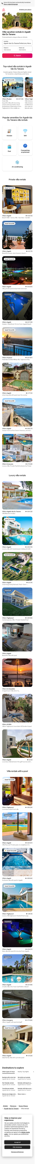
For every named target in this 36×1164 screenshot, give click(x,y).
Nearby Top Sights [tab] (23, 1071)
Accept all (17, 1142)
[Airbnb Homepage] (3, 10)
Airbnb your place (25, 10)
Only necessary (17, 1147)
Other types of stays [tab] (8, 1071)
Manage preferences (17, 1152)
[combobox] (17, 43)
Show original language (11, 4)
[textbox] (10, 50)
